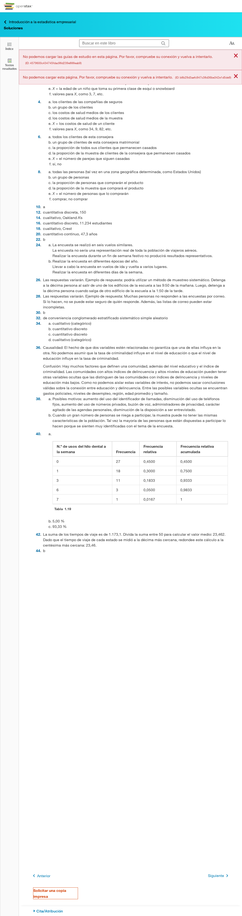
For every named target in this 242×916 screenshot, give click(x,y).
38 (38, 398)
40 (38, 433)
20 (38, 234)
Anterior (43, 875)
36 (38, 347)
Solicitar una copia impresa (49, 893)
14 (38, 217)
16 (38, 223)
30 (38, 312)
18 (38, 228)
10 (38, 206)
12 (38, 212)
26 (38, 279)
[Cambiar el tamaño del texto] (231, 43)
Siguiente (216, 875)
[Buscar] (163, 43)
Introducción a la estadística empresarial (42, 21)
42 (38, 534)
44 (38, 550)
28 (38, 296)
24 (38, 244)
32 (38, 318)
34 (38, 323)
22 (38, 239)
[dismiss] (236, 55)
